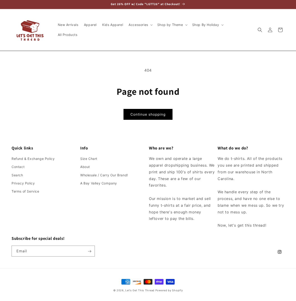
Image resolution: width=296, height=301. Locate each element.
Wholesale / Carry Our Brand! (104, 175)
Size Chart (88, 159)
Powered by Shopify (169, 290)
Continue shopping (148, 114)
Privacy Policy (23, 183)
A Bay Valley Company (98, 183)
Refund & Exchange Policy (33, 159)
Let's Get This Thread (139, 290)
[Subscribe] (89, 251)
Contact (18, 167)
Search (17, 175)
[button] (140, 25)
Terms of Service (25, 191)
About (85, 167)
